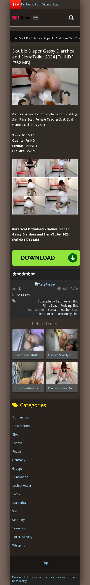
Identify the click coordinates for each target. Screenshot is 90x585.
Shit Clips (23, 295)
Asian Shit (71, 301)
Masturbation (21, 503)
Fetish (16, 451)
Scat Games (36, 309)
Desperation (21, 426)
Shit (14, 511)
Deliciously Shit (67, 314)
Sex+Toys (19, 520)
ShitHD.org (21, 17)
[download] (46, 258)
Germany (18, 460)
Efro (15, 434)
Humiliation (20, 477)
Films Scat (50, 305)
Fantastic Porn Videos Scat (40, 4)
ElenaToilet (45, 314)
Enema (17, 443)
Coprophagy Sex (49, 301)
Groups (17, 468)
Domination (20, 417)
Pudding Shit (69, 305)
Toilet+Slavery (22, 537)
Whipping (18, 545)
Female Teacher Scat (63, 309)
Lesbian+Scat (21, 485)
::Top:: (45, 562)
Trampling (19, 528)
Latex (16, 494)
